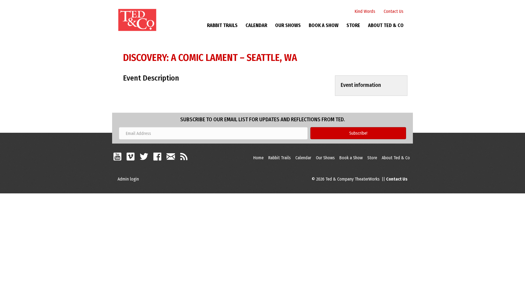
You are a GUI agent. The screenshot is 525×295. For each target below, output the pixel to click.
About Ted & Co (386, 25)
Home (258, 157)
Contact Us (393, 11)
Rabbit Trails (222, 25)
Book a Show (324, 25)
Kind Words (365, 11)
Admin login (128, 179)
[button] (358, 133)
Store (353, 25)
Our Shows (288, 25)
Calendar (256, 25)
